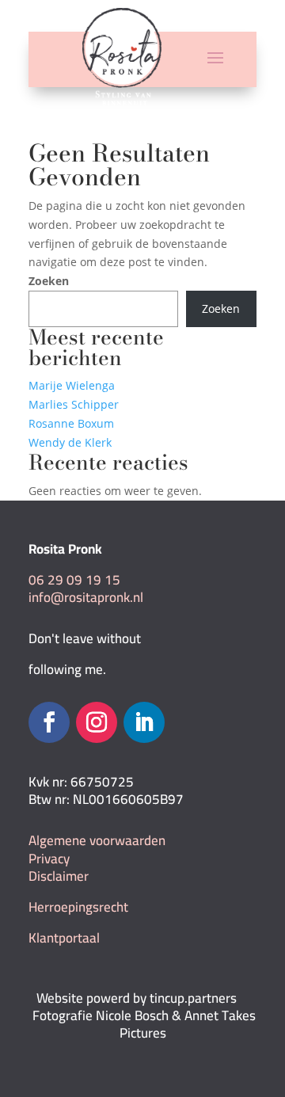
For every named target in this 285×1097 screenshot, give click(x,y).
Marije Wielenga (71, 385)
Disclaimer (58, 876)
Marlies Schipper (73, 404)
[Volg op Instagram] (96, 722)
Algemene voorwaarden (96, 840)
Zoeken (48, 280)
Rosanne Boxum (71, 423)
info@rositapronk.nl (85, 597)
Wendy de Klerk (70, 442)
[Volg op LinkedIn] (144, 722)
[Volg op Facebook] (49, 722)
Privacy (49, 858)
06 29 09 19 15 (74, 579)
